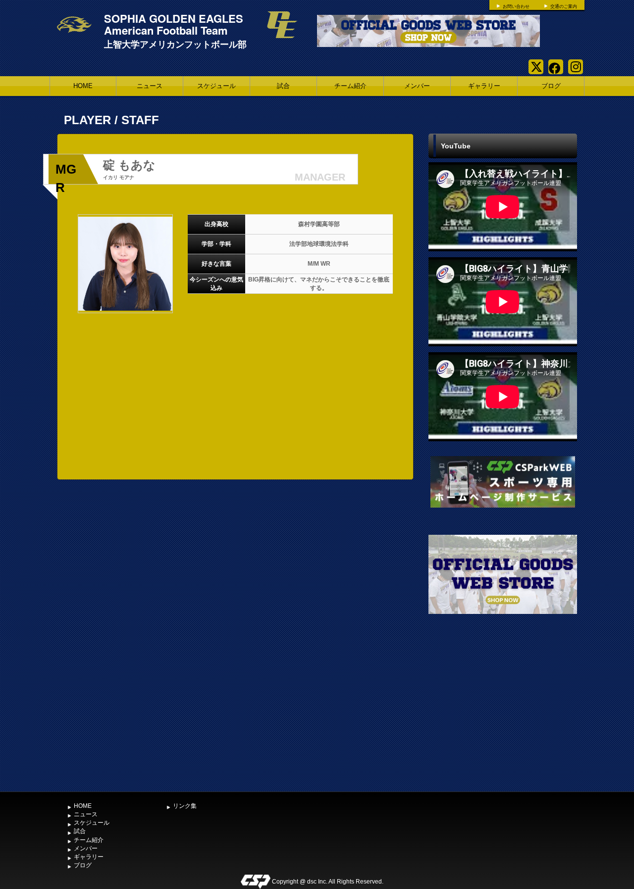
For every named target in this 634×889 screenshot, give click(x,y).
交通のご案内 (563, 6)
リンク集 (185, 805)
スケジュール (216, 86)
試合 (283, 86)
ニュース (149, 86)
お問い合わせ (516, 6)
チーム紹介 (350, 86)
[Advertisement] (502, 713)
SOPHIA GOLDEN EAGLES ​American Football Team (175, 24)
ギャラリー (484, 86)
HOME (83, 86)
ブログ (551, 86)
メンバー (417, 86)
